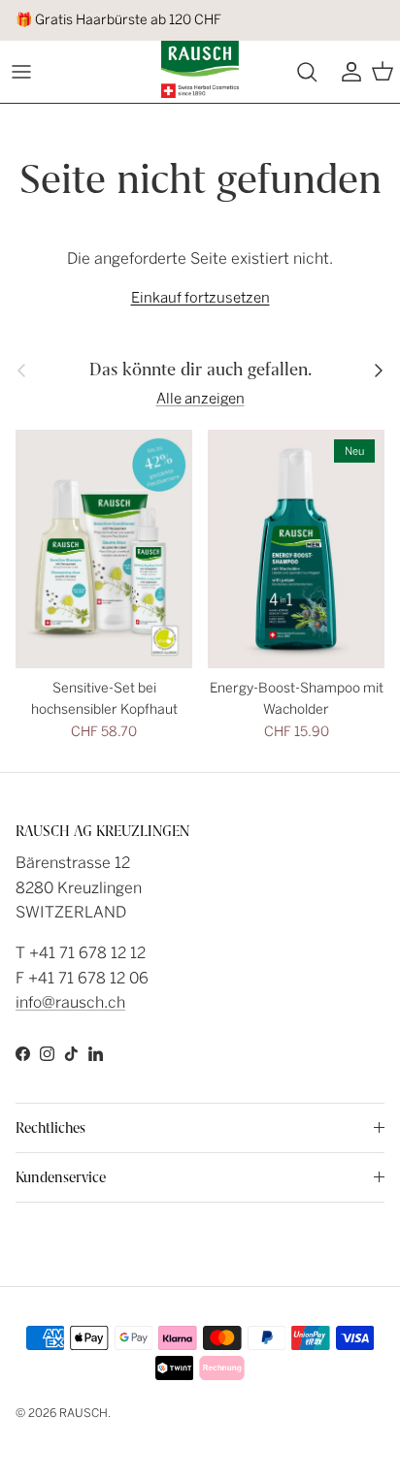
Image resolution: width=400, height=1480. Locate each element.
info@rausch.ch (70, 1002)
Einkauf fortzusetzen (200, 297)
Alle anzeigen (200, 398)
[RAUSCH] (200, 69)
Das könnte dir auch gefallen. (200, 369)
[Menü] (21, 71)
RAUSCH (83, 1413)
